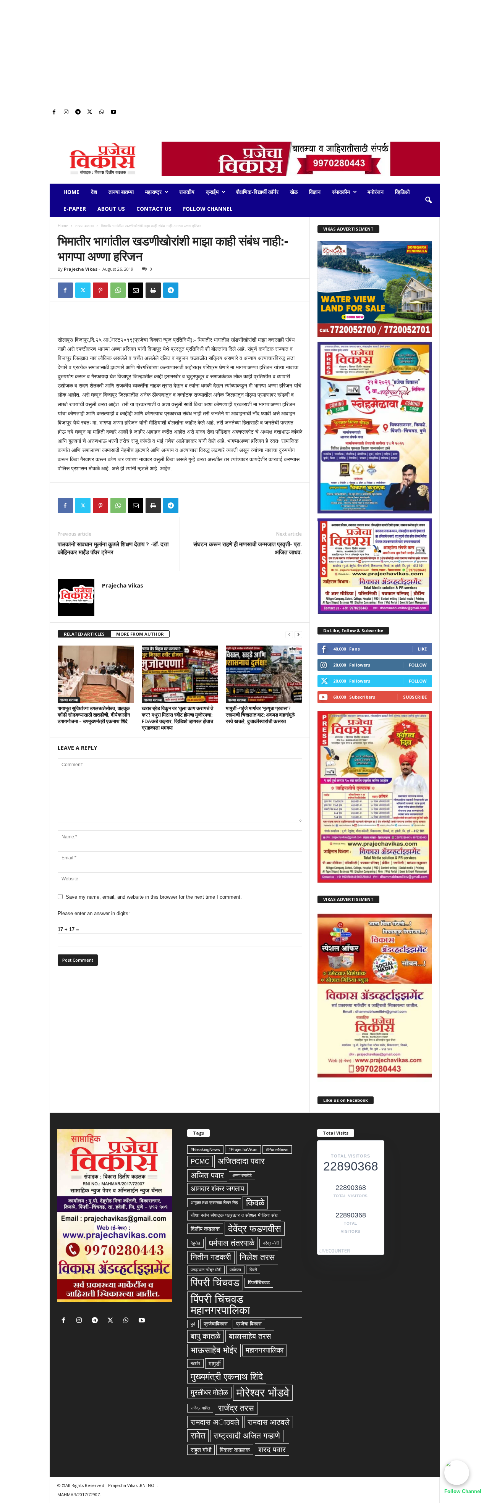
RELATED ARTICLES (84, 634)
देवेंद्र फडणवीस (254, 1228)
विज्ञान (315, 191)
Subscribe (415, 697)
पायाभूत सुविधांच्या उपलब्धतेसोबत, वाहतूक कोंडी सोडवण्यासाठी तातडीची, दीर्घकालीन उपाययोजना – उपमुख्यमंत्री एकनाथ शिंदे (94, 715)
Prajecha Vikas (80, 269)
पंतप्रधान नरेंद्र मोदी (206, 1269)
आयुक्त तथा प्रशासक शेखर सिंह (214, 1202)
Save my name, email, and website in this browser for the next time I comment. (154, 897)
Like (422, 649)
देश (94, 191)
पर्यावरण (235, 1269)
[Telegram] (78, 112)
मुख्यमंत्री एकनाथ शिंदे (227, 1376)
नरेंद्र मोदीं (271, 1243)
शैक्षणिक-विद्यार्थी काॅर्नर (257, 191)
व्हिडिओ (402, 191)
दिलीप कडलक (205, 1228)
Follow (418, 665)
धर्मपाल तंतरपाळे (231, 1243)
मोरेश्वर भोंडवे (262, 1392)
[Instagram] (66, 112)
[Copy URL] (188, 290)
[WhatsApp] (101, 112)
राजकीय (186, 191)
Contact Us (154, 208)
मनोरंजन (376, 191)
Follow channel (208, 208)
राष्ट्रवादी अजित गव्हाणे (247, 1435)
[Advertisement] (244, 53)
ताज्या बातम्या (121, 191)
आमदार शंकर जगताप (217, 1189)
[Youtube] (113, 112)
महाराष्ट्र (153, 191)
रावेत (198, 1435)
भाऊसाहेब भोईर (214, 1350)
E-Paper (74, 208)
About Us (111, 208)
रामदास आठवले (269, 1422)
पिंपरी (253, 1269)
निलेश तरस (257, 1257)
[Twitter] (89, 112)
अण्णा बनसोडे (242, 1175)
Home (71, 191)
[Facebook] (54, 112)
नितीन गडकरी (211, 1257)
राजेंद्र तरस (236, 1408)
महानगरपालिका (264, 1350)
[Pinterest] (100, 290)
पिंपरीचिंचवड (259, 1282)
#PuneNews (277, 1149)
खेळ (294, 191)
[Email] (135, 290)
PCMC (200, 1161)
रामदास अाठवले (215, 1422)
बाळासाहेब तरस (250, 1336)
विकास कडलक (235, 1449)
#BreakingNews (205, 1149)
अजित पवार (207, 1175)
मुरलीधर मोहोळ (209, 1392)
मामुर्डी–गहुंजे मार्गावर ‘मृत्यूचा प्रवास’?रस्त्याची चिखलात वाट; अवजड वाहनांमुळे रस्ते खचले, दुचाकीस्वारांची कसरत (260, 715)
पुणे (193, 1324)
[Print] (153, 290)
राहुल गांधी (201, 1449)
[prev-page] (289, 634)
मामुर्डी (214, 1363)
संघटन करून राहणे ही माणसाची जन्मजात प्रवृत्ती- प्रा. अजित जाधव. (247, 548)
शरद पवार (272, 1449)
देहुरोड (195, 1243)
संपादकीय (341, 191)
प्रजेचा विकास (249, 1324)
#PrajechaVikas (242, 1149)
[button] (428, 200)
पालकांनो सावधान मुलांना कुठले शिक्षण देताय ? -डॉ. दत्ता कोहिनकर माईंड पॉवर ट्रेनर (113, 548)
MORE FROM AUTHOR (140, 634)
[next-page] (298, 634)
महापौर (195, 1363)
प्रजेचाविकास (216, 1324)
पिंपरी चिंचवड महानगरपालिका (220, 1304)
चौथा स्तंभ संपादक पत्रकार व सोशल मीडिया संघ (234, 1215)
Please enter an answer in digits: (94, 913)
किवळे (255, 1203)
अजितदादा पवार (241, 1161)
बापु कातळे (205, 1336)
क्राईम (212, 191)
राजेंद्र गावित (200, 1408)
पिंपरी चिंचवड (215, 1282)
